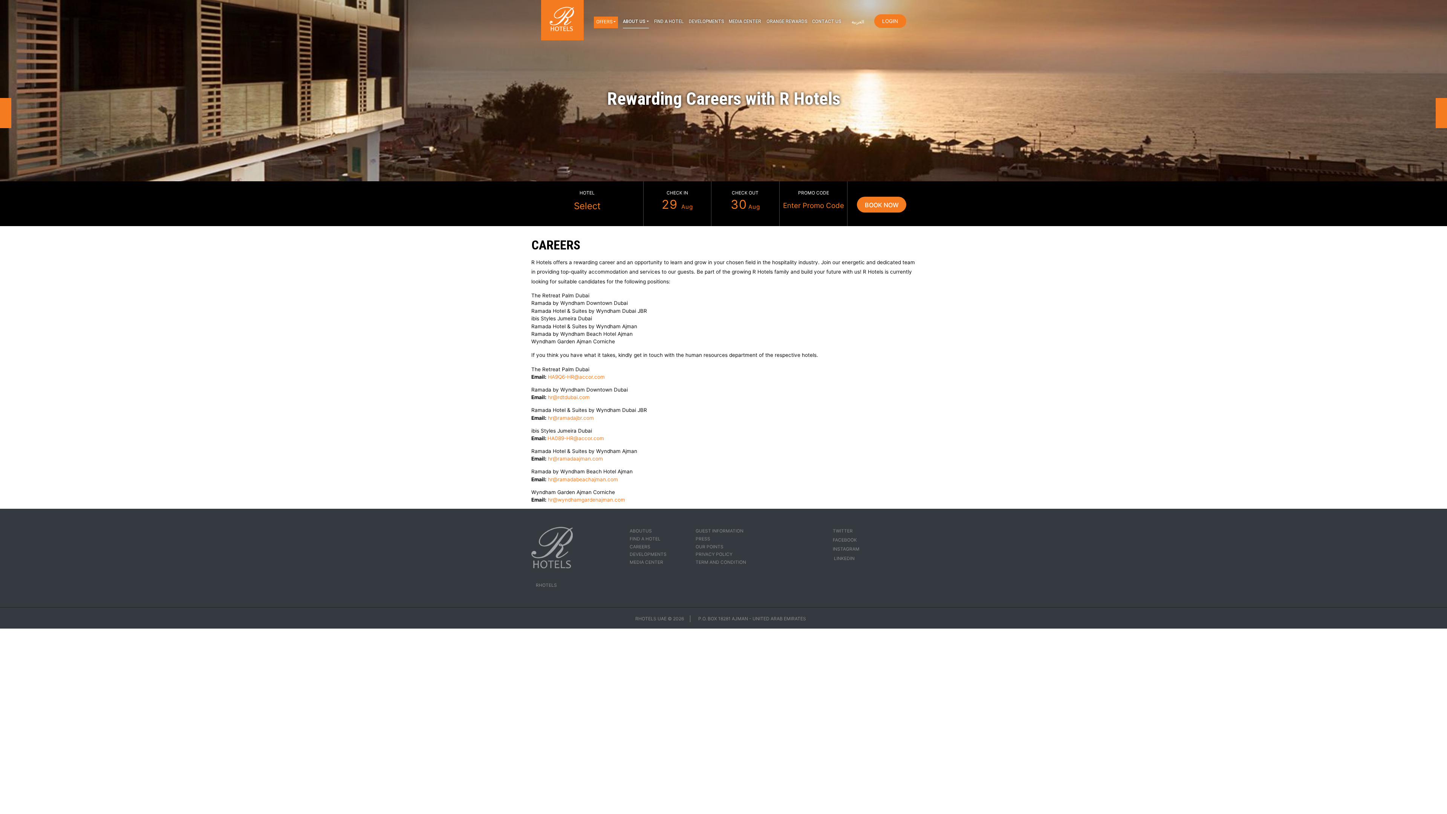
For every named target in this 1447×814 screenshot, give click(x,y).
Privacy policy (714, 554)
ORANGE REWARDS (786, 21)
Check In (677, 193)
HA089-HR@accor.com (576, 438)
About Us (634, 21)
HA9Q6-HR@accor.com (576, 377)
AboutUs (641, 531)
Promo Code (813, 193)
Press (703, 539)
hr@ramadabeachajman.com (583, 479)
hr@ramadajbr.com (571, 418)
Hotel (587, 193)
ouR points (710, 546)
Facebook (845, 540)
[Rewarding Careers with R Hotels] (723, 99)
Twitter (843, 531)
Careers (640, 546)
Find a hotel (669, 21)
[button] (5, 113)
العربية (858, 21)
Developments (706, 21)
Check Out (745, 193)
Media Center (745, 21)
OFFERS (604, 21)
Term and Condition (721, 562)
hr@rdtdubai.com (569, 397)
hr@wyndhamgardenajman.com (586, 500)
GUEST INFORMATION (719, 531)
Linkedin (844, 558)
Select (587, 205)
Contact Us (826, 21)
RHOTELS (546, 585)
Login (890, 21)
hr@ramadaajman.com (575, 459)
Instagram (846, 549)
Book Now (882, 205)
